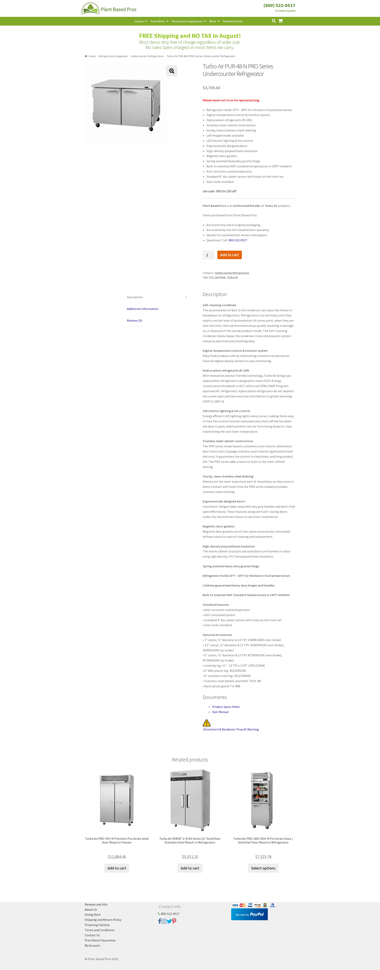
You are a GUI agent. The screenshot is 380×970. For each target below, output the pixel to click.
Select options (263, 868)
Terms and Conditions (99, 930)
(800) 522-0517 (279, 5)
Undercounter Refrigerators (147, 56)
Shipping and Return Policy (103, 920)
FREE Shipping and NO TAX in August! (190, 36)
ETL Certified (217, 277)
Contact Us (92, 935)
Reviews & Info (233, 21)
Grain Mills (157, 21)
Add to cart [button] (116, 868)
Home (92, 56)
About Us (91, 910)
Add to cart (229, 254)
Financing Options (97, 925)
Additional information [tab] (142, 309)
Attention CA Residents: (231, 729)
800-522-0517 (237, 240)
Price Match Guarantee (100, 940)
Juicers (139, 21)
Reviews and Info (96, 904)
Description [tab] (135, 297)
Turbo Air (232, 277)
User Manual (220, 712)
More (212, 21)
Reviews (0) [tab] (134, 320)
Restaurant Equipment (187, 21)
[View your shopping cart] (283, 20)
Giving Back (92, 914)
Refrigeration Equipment (113, 56)
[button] (171, 71)
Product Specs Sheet (226, 707)
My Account (92, 945)
